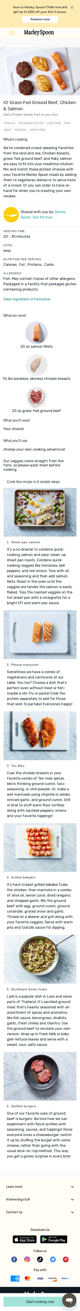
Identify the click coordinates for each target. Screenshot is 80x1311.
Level (8, 245)
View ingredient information (27, 299)
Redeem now (40, 19)
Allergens (12, 273)
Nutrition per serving (22, 259)
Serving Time (14, 231)
